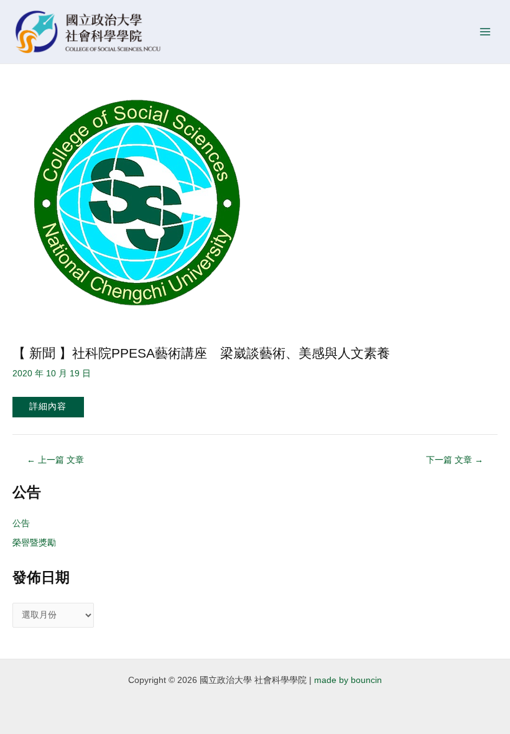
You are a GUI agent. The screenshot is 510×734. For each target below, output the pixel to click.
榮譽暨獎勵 (34, 542)
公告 (21, 523)
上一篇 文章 (55, 460)
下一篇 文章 (454, 460)
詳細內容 (48, 406)
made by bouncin (348, 680)
